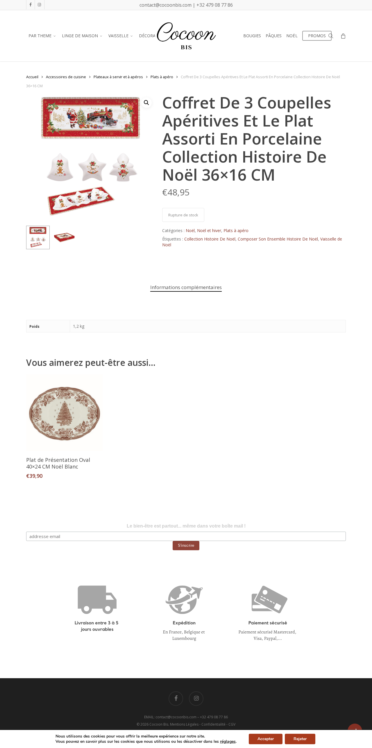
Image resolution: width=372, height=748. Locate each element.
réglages (228, 741)
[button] (146, 102)
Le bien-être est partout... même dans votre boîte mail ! (186, 525)
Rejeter (300, 739)
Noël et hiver (209, 230)
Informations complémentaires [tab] (186, 287)
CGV (231, 724)
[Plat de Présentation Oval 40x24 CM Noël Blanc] (64, 412)
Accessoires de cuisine (66, 76)
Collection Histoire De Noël (209, 239)
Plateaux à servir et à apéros (118, 76)
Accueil (32, 76)
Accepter (265, 739)
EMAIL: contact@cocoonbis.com (170, 717)
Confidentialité (213, 724)
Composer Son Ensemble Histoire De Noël (278, 239)
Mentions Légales (184, 724)
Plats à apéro (162, 76)
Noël (190, 230)
